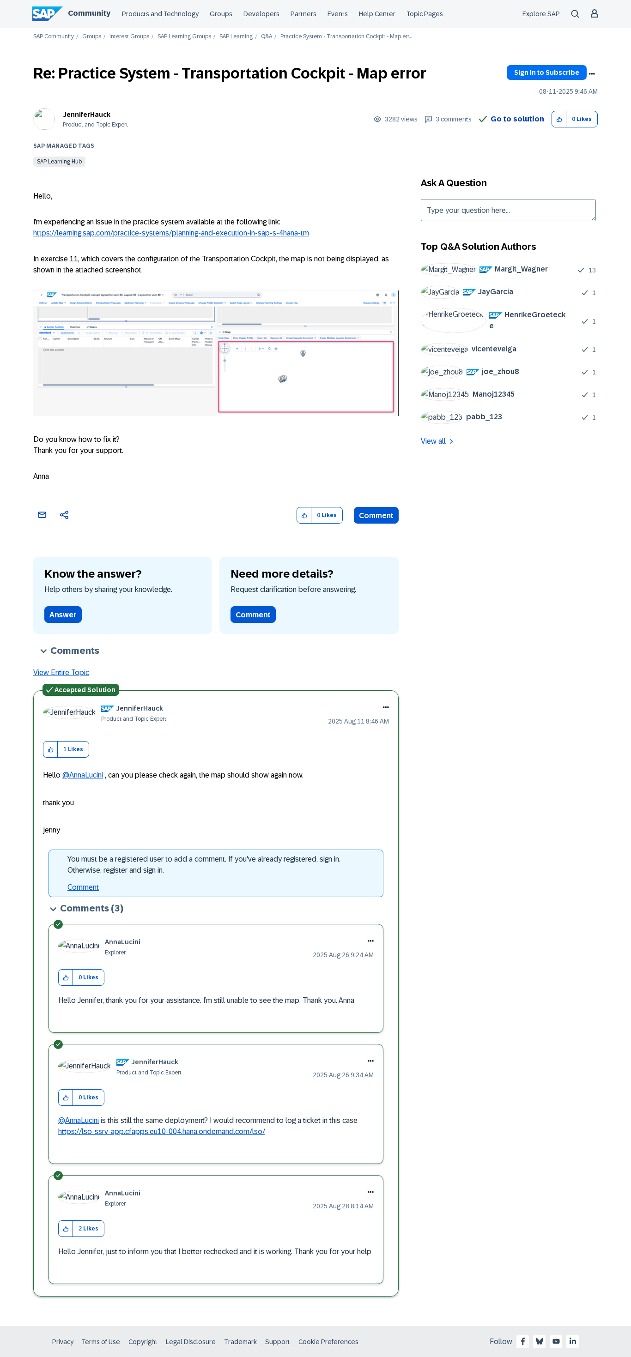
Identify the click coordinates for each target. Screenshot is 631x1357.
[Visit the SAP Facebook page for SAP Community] (523, 1341)
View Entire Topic (61, 672)
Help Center (377, 14)
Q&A (266, 37)
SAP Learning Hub (59, 161)
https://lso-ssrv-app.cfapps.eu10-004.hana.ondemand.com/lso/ (161, 1131)
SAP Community (53, 37)
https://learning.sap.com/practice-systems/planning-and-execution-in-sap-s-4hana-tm (171, 233)
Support (277, 1341)
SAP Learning (236, 37)
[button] (559, 119)
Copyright (143, 1341)
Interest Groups (129, 37)
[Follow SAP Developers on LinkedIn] (572, 1341)
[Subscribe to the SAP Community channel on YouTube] (556, 1341)
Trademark (240, 1341)
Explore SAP (541, 14)
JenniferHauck (86, 114)
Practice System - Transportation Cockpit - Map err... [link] (346, 37)
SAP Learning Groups (184, 37)
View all (433, 441)
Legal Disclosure (191, 1341)
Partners (303, 14)
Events (338, 14)
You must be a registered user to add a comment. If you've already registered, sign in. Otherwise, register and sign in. (203, 864)
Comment (376, 515)
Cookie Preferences (328, 1341)
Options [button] (591, 74)
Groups (221, 14)
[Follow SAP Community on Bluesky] (539, 1341)
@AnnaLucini (82, 775)
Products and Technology (160, 14)
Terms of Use (101, 1341)
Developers (261, 14)
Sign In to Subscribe (546, 72)
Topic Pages (425, 14)
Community (89, 13)
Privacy (62, 1341)
